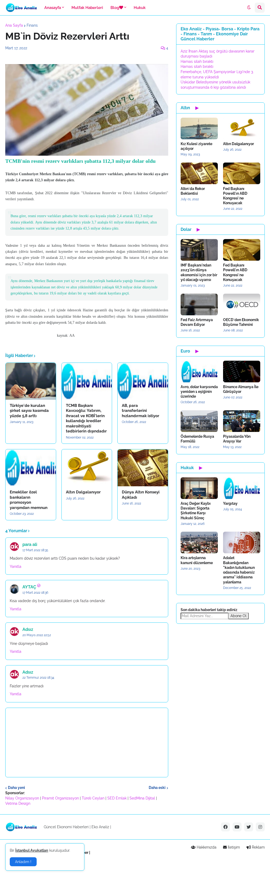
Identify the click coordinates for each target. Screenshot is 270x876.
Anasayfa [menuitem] (52, 7)
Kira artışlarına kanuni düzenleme (197, 560)
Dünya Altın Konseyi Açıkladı (141, 495)
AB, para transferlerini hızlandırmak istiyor (140, 410)
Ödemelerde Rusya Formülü (197, 438)
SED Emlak (117, 798)
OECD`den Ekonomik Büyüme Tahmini (241, 322)
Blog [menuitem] (114, 7)
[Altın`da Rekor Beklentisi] (199, 173)
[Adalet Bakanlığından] (241, 542)
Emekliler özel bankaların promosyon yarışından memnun (28, 500)
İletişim (233, 847)
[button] (249, 8)
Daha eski (157, 787)
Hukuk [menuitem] (140, 7)
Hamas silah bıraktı (197, 61)
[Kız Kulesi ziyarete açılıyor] (199, 128)
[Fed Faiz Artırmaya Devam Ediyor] (199, 304)
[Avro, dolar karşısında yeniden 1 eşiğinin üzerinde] (199, 371)
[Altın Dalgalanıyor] (87, 467)
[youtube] (237, 826)
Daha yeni (16, 787)
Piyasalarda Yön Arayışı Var (236, 438)
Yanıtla (15, 566)
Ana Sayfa (14, 25)
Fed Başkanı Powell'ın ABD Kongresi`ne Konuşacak (235, 196)
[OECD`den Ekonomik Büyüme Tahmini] (241, 304)
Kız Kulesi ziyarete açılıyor (196, 146)
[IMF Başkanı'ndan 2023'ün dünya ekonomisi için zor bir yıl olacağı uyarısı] (199, 250)
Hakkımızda (206, 847)
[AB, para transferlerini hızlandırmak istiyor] (143, 381)
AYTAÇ (29, 586)
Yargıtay (230, 503)
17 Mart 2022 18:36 (35, 592)
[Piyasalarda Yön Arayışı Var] (241, 421)
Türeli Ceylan (93, 798)
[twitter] (248, 826)
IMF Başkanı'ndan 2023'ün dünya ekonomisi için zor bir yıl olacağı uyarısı (199, 272)
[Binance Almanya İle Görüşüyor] (241, 371)
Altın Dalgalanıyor (83, 492)
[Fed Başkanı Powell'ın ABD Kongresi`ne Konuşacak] (241, 173)
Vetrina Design (17, 803)
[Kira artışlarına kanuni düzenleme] (199, 542)
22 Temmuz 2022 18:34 (38, 677)
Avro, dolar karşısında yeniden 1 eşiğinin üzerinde (199, 391)
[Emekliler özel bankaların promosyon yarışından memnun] (31, 467)
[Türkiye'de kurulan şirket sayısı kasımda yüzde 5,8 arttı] (31, 381)
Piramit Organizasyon (60, 798)
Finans (32, 25)
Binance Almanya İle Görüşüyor (240, 389)
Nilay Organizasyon (22, 798)
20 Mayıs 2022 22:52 (36, 635)
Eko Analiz (100, 827)
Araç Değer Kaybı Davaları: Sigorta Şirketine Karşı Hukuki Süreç (196, 510)
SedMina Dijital (142, 798)
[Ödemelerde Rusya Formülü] (199, 421)
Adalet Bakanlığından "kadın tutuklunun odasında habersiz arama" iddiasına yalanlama (239, 570)
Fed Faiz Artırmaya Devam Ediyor (197, 322)
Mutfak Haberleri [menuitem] (87, 7)
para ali (29, 544)
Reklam (258, 847)
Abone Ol (238, 616)
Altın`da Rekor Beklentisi (193, 191)
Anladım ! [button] (23, 862)
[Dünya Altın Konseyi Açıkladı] (143, 467)
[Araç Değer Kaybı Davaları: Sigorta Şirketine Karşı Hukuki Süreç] (199, 488)
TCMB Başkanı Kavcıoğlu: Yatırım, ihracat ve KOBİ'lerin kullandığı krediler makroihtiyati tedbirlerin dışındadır (86, 418)
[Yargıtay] (241, 488)
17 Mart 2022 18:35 (35, 550)
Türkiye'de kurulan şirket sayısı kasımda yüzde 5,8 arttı (29, 410)
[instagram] (260, 826)
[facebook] (225, 826)
